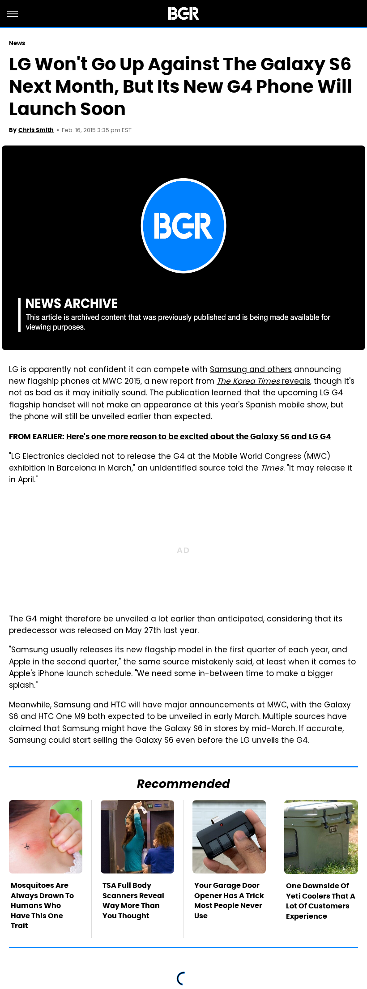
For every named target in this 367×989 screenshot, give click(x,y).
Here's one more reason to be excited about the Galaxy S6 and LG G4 (198, 436)
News (17, 43)
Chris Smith (36, 130)
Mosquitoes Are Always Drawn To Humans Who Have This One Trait (42, 905)
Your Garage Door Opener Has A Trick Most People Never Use (229, 900)
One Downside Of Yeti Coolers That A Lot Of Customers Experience (320, 900)
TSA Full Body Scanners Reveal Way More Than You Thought (133, 900)
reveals (263, 382)
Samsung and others (251, 370)
